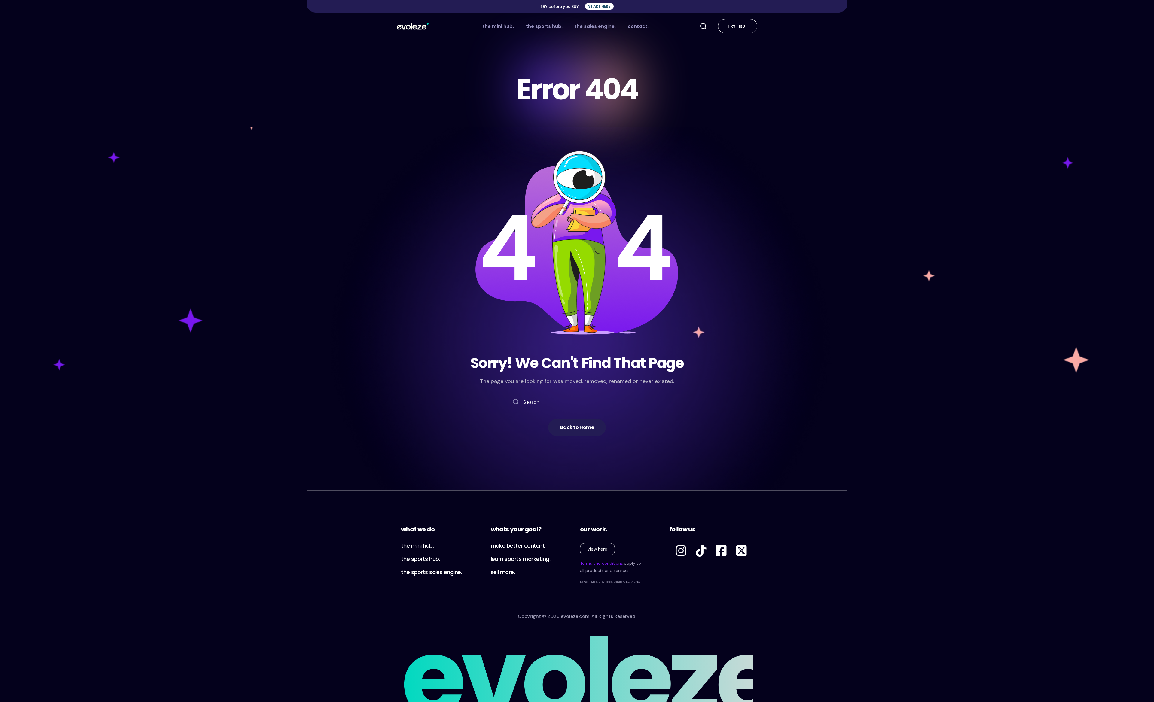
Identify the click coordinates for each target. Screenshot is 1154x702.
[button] (599, 6)
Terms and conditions (601, 563)
